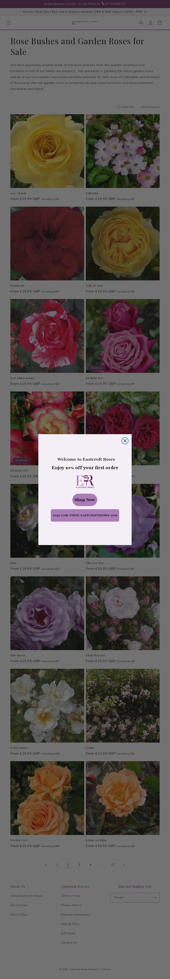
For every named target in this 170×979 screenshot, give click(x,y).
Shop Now (84, 500)
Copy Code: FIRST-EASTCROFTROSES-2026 (85, 515)
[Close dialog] (125, 440)
